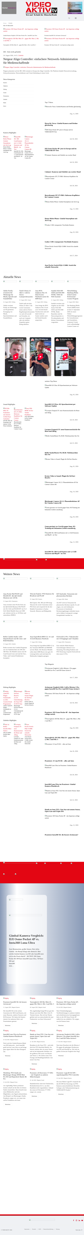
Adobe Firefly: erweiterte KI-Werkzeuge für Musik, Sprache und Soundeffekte (10, 295)
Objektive (5, 86)
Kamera (5, 82)
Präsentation (6, 96)
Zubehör (20, 55)
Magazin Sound (42, 1007)
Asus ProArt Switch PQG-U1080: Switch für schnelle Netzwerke (60, 266)
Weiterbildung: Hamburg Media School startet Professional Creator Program (72, 295)
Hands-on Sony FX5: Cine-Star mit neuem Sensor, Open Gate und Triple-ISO (62, 810)
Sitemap (58, 1229)
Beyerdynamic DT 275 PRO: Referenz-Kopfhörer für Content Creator (62, 196)
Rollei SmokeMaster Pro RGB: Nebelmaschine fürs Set (61, 453)
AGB (39, 1229)
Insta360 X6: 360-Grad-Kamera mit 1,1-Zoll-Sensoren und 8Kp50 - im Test (18, 154)
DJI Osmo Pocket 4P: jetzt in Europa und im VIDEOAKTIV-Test (60, 149)
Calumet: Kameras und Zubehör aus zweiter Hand (63, 172)
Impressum (26, 1229)
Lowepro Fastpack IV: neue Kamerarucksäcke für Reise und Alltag (62, 430)
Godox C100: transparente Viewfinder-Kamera (61, 242)
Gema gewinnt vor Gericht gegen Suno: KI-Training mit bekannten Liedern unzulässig (60, 527)
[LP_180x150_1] (9, 7)
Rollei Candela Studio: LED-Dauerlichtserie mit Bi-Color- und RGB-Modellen (14, 639)
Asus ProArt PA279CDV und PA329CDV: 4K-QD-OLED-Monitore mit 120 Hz (12, 596)
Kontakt (34, 1229)
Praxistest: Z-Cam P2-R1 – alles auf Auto (59, 761)
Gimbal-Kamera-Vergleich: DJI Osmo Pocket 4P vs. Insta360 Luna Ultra (20, 35)
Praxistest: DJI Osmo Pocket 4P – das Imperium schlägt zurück (59, 45)
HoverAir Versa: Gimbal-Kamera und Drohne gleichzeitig (61, 124)
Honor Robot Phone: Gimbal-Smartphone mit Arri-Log (61, 219)
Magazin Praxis (13, 1082)
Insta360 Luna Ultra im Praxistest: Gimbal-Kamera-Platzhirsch (60, 785)
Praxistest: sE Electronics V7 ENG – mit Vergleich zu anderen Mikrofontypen (41, 1075)
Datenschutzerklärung (48, 1229)
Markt (4, 102)
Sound (4, 92)
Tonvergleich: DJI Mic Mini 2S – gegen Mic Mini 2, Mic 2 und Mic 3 (19, 45)
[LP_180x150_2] (75, 7)
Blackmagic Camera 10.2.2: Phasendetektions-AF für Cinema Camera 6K (29, 154)
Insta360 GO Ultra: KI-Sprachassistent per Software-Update (60, 405)
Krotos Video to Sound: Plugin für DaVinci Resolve (60, 477)
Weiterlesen (7, 1025)
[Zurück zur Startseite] (41, 8)
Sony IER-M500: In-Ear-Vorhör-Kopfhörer (29, 418)
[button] (69, 18)
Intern (4, 106)
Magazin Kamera (16, 1007)
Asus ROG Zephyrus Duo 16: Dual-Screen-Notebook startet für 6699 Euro (42, 295)
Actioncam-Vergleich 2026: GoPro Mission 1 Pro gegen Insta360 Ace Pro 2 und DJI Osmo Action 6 (62, 688)
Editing (5, 89)
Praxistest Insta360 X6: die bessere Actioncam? (55, 35)
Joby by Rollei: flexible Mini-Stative (7, 734)
